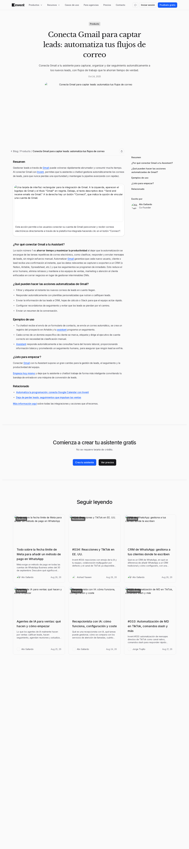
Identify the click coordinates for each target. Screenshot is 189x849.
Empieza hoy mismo (24, 373)
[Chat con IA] (135, 5)
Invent (40, 172)
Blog (15, 151)
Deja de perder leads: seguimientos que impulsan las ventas (48, 397)
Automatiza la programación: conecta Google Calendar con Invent (52, 392)
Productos (34, 5)
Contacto (120, 5)
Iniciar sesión (148, 5)
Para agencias (91, 5)
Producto (25, 151)
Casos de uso (72, 5)
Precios (107, 5)
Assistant (21, 344)
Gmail (46, 167)
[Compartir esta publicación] (121, 151)
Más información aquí (25, 403)
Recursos (52, 5)
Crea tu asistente (84, 462)
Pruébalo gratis (167, 5)
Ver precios (107, 462)
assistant (62, 329)
